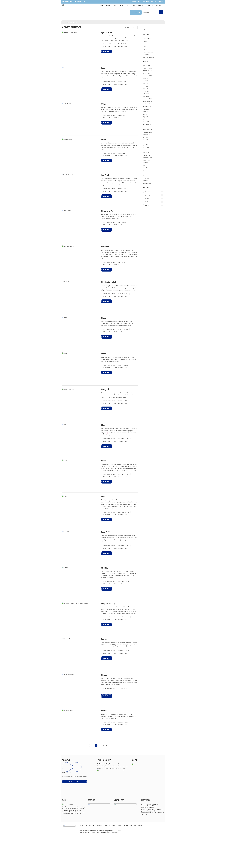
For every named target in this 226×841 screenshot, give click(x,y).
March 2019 (146, 178)
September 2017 (147, 183)
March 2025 (146, 91)
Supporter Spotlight (148, 57)
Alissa (103, 460)
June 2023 (145, 140)
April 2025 (145, 88)
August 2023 (146, 134)
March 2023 (146, 147)
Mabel (103, 317)
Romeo (104, 639)
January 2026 (146, 65)
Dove (103, 496)
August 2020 (146, 160)
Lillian (103, 353)
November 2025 (147, 71)
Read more (106, 51)
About (108, 5)
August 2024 (146, 109)
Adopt (126, 825)
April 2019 (145, 175)
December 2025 (147, 68)
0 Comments (106, 46)
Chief (103, 425)
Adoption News (136, 2)
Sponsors (150, 5)
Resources (146, 2)
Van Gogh (105, 175)
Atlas (103, 103)
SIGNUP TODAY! (73, 781)
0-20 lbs (153, 191)
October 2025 (147, 73)
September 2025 (147, 76)
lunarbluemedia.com (112, 832)
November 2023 (147, 129)
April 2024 (145, 119)
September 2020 (147, 157)
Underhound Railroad (109, 44)
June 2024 (145, 114)
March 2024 (146, 122)
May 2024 (145, 117)
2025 (115, 46)
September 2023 (147, 132)
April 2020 (145, 170)
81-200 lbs (153, 202)
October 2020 (147, 155)
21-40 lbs (153, 195)
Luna (103, 68)
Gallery (160, 2)
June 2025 (145, 83)
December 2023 (147, 127)
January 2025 (146, 96)
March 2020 (146, 173)
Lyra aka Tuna (107, 32)
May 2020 (145, 168)
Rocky (104, 710)
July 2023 (145, 137)
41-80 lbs (153, 198)
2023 (145, 44)
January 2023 (146, 152)
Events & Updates (137, 5)
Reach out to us (152, 809)
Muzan (104, 674)
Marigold (105, 389)
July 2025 (145, 81)
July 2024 (145, 111)
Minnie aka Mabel (108, 282)
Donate (153, 2)
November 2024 (147, 101)
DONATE (137, 12)
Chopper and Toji (108, 603)
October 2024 (147, 104)
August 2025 (146, 78)
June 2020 (145, 165)
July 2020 (145, 163)
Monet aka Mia (107, 210)
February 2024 (147, 124)
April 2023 (145, 145)
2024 (115, 441)
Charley (104, 567)
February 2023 (147, 150)
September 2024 (147, 106)
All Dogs (153, 205)
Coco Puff (105, 532)
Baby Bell (105, 246)
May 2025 (145, 86)
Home (101, 5)
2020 (145, 42)
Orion (103, 139)
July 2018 (145, 180)
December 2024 (147, 99)
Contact (158, 5)
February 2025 (147, 94)
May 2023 (145, 142)
